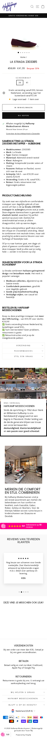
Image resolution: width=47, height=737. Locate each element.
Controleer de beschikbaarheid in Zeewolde (23, 133)
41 (27, 82)
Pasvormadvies (23, 351)
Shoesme (28, 513)
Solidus (15, 508)
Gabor (32, 505)
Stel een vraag (23, 356)
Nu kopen (23, 115)
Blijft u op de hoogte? (23, 705)
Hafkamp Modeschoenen (23, 698)
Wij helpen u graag (23, 692)
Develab (9, 516)
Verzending (23, 345)
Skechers (26, 508)
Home (22, 57)
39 (20, 82)
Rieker (8, 508)
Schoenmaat (23, 78)
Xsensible (23, 505)
